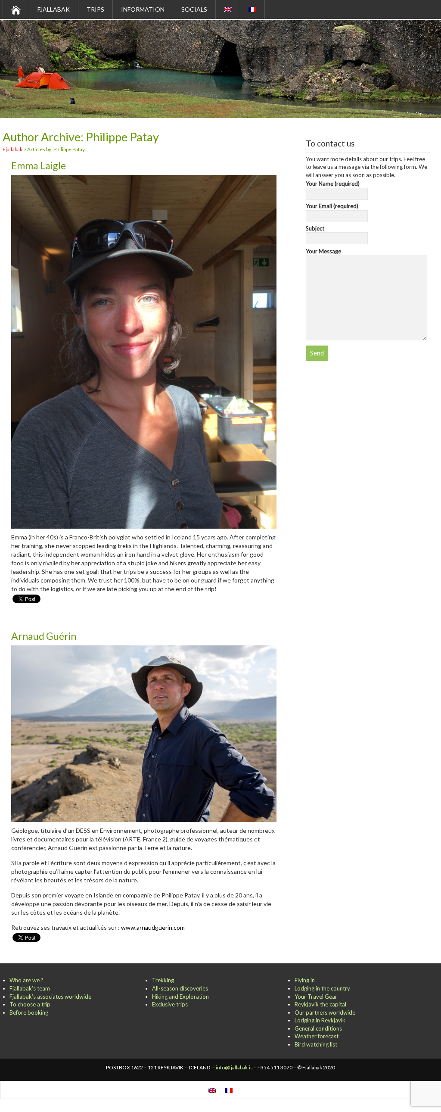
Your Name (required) (333, 183)
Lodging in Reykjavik (320, 1020)
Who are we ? (26, 980)
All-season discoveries (180, 988)
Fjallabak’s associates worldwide (50, 996)
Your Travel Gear (316, 996)
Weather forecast (317, 1036)
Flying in (305, 980)
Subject (315, 228)
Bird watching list (316, 1044)
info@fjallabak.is (234, 1067)
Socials (194, 9)
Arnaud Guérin (43, 636)
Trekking (163, 980)
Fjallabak (53, 9)
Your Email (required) (332, 205)
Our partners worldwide (325, 1012)
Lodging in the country (322, 988)
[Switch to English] (212, 1089)
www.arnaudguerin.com (153, 927)
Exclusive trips (170, 1004)
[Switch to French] (252, 9)
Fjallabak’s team (29, 988)
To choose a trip (29, 1004)
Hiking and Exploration (180, 996)
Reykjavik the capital (320, 1004)
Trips (95, 9)
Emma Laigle (38, 165)
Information (143, 9)
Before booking (28, 1012)
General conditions (318, 1028)
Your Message (323, 251)
